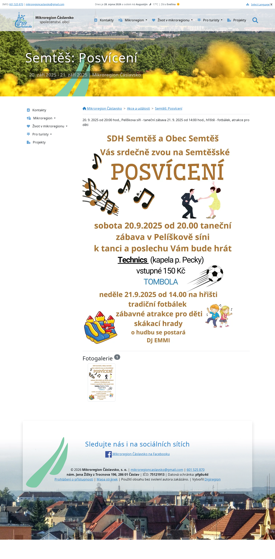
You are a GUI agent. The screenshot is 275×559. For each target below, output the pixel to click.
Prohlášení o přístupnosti (74, 479)
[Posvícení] (101, 382)
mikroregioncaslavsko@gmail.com (45, 4)
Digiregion (213, 479)
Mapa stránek (107, 479)
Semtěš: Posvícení (168, 108)
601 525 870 (16, 4)
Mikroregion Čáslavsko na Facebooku (141, 454)
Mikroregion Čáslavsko (104, 108)
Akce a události (138, 108)
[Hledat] (255, 20)
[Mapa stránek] (247, 4)
